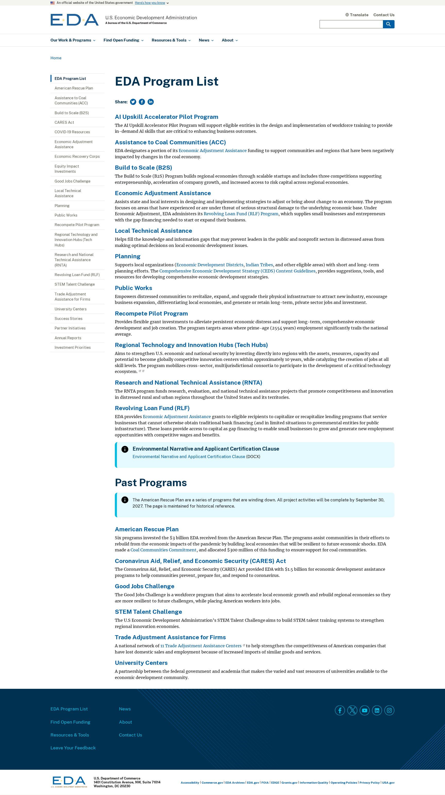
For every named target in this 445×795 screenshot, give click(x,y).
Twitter (352, 710)
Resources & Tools (69, 735)
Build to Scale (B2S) (72, 112)
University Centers (71, 309)
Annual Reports (68, 337)
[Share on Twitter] (133, 102)
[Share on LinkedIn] (151, 102)
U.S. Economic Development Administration (123, 20)
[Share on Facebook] (142, 102)
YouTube (365, 710)
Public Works (66, 215)
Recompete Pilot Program (77, 224)
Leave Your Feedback (73, 747)
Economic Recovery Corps (77, 156)
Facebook (340, 710)
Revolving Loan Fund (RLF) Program (241, 213)
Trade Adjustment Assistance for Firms (72, 296)
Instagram (389, 710)
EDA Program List (70, 78)
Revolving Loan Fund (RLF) (77, 274)
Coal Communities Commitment (163, 550)
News (125, 708)
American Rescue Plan (74, 88)
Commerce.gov (212, 782)
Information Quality (314, 782)
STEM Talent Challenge (75, 284)
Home (56, 57)
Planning (62, 205)
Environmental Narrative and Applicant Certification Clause (189, 456)
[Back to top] (432, 782)
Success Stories (68, 318)
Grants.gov (289, 782)
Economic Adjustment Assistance (74, 144)
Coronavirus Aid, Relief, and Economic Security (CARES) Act (200, 560)
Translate (359, 14)
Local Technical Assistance (68, 193)
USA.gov (388, 782)
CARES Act (64, 122)
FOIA (265, 782)
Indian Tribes (259, 264)
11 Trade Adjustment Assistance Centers (201, 645)
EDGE (275, 782)
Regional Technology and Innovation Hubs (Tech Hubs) (76, 239)
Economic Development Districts (209, 264)
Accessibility (190, 782)
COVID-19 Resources (72, 131)
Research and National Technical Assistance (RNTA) (74, 259)
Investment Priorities (73, 347)
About (125, 722)
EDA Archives (235, 782)
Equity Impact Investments (67, 168)
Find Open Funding (70, 722)
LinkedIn (377, 710)
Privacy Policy (370, 782)
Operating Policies (344, 782)
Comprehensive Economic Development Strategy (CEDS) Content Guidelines (237, 271)
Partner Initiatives (70, 328)
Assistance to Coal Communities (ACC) (71, 100)
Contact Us (384, 14)
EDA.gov (253, 782)
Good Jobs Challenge (72, 181)
